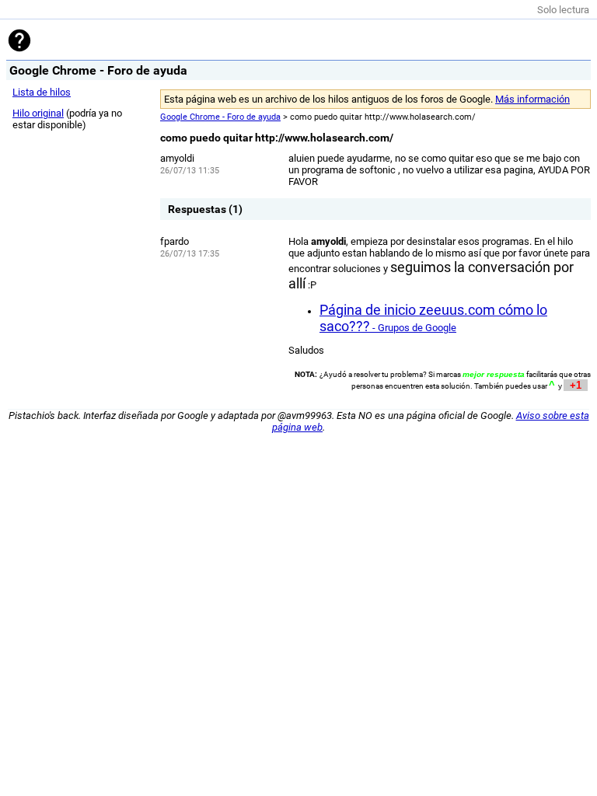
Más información (532, 99)
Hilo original (38, 113)
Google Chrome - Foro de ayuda (220, 117)
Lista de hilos (41, 92)
